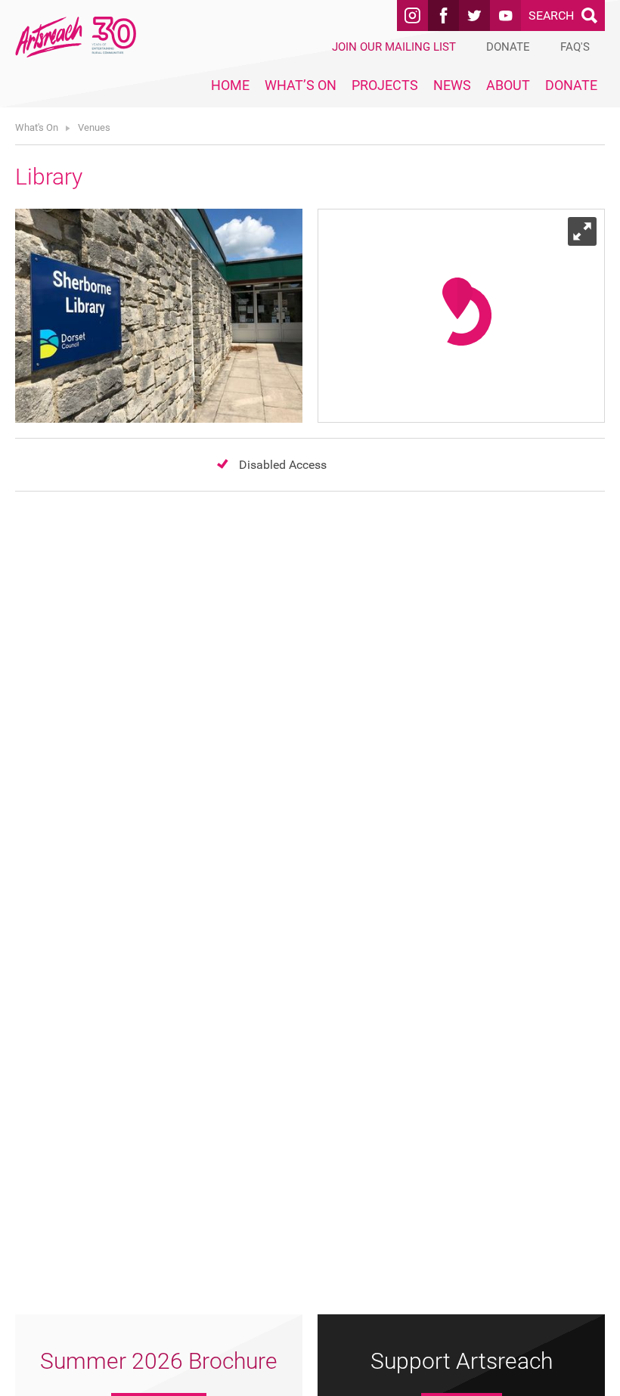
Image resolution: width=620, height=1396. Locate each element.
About (508, 85)
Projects (385, 85)
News (452, 85)
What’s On (300, 85)
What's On (36, 127)
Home (230, 85)
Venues (94, 127)
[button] (457, 298)
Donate (571, 85)
